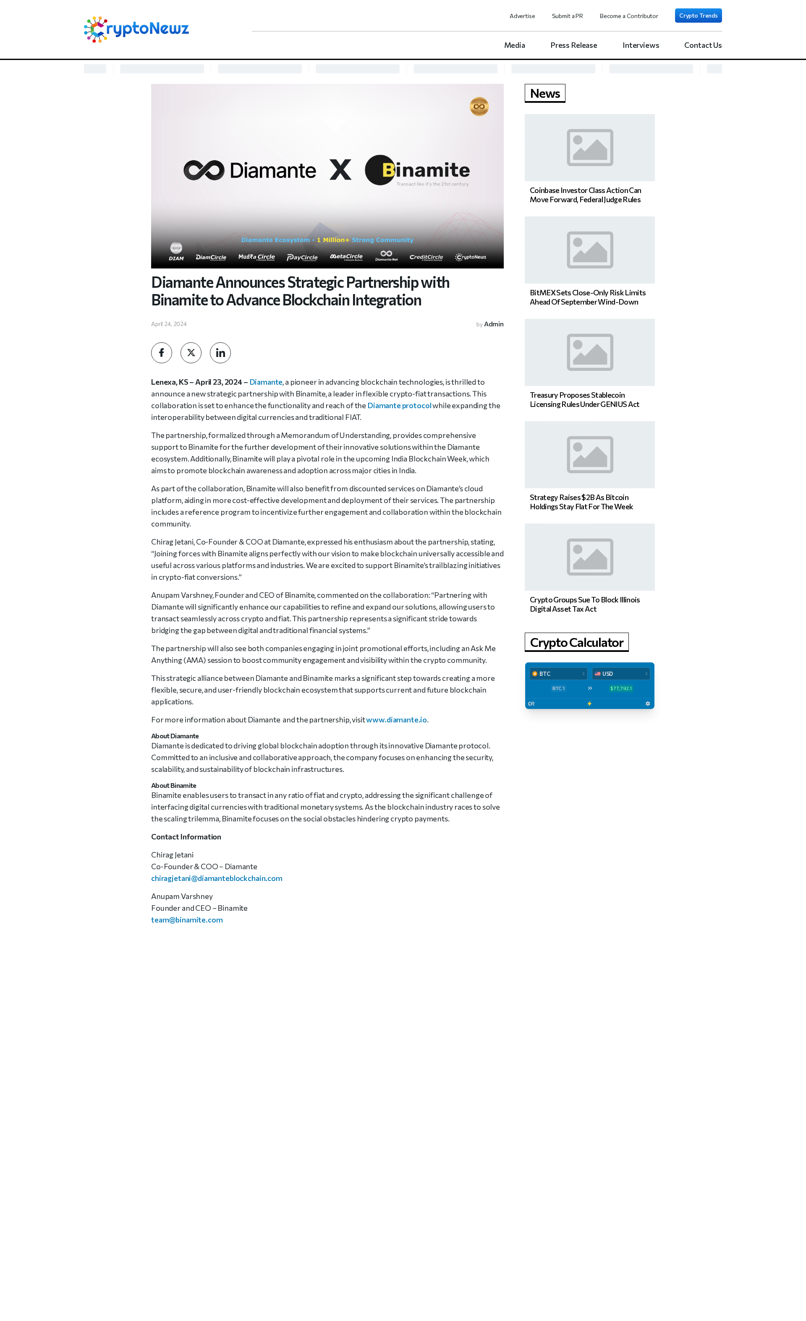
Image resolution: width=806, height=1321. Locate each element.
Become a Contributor (629, 15)
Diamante (266, 381)
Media (514, 45)
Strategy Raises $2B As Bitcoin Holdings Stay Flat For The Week (581, 501)
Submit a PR (567, 15)
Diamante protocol (399, 405)
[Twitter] (191, 352)
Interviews (641, 45)
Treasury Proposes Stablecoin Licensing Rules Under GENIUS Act (585, 399)
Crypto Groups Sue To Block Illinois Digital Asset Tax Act (585, 604)
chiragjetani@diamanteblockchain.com (217, 878)
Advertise (522, 15)
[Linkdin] (220, 352)
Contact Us (703, 45)
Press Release (573, 45)
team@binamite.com (186, 919)
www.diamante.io (396, 719)
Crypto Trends (698, 15)
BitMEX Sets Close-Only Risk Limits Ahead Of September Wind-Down (588, 297)
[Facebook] (161, 352)
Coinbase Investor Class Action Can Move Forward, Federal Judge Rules (585, 194)
